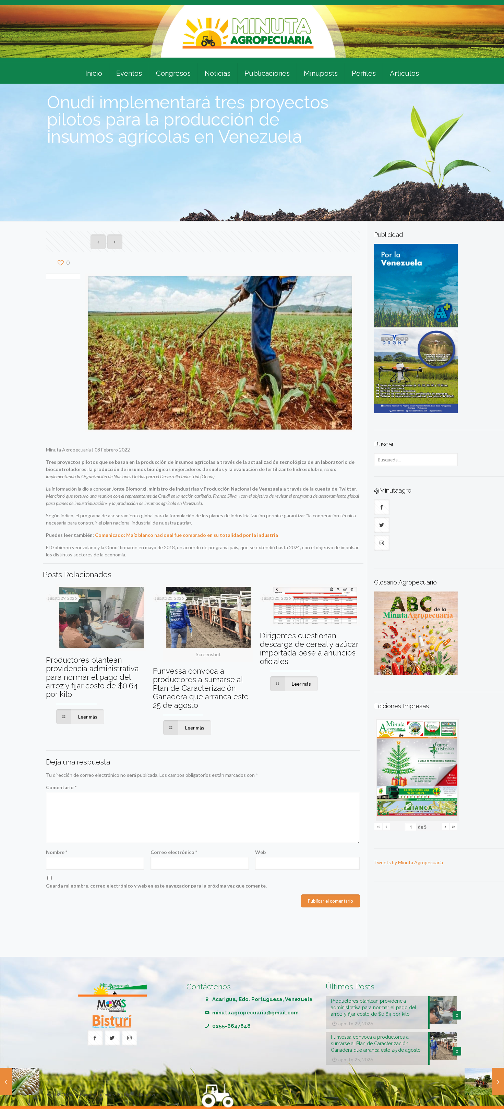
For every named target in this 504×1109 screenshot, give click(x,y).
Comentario (61, 787)
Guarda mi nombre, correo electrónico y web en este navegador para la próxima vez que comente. (156, 886)
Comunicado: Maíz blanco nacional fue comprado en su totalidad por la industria (186, 535)
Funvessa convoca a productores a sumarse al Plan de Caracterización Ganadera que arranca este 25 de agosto (201, 688)
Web (260, 852)
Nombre (56, 852)
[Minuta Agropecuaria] (252, 31)
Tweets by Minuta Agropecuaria (408, 862)
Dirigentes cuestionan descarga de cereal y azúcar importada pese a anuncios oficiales (309, 648)
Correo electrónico (174, 852)
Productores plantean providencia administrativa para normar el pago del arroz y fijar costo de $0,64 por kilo (92, 677)
